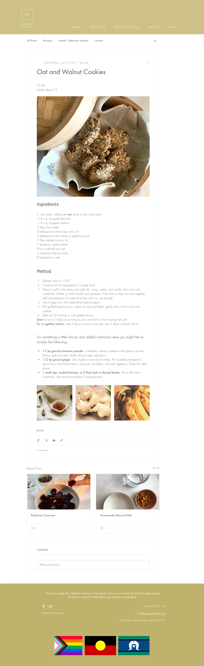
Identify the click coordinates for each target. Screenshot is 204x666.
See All (156, 467)
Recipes (47, 40)
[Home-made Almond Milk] (127, 491)
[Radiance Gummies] (58, 491)
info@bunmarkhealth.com (151, 613)
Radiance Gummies (43, 515)
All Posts (32, 40)
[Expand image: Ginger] (93, 403)
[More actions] (148, 62)
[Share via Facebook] (38, 440)
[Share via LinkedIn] (53, 440)
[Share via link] (61, 440)
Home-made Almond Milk (116, 515)
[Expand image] (54, 403)
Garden (99, 40)
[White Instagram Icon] (50, 606)
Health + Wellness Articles (73, 40)
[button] (155, 40)
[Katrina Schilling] (44, 606)
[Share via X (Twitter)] (46, 440)
